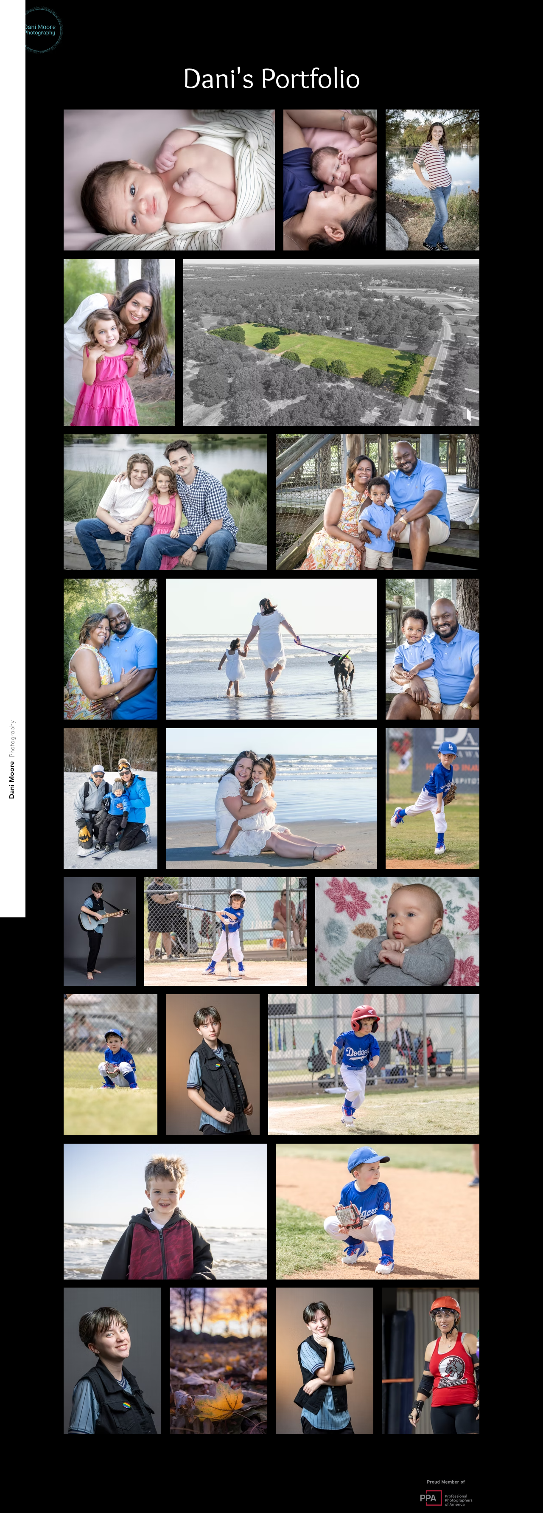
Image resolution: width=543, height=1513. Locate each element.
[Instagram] (12, 1499)
